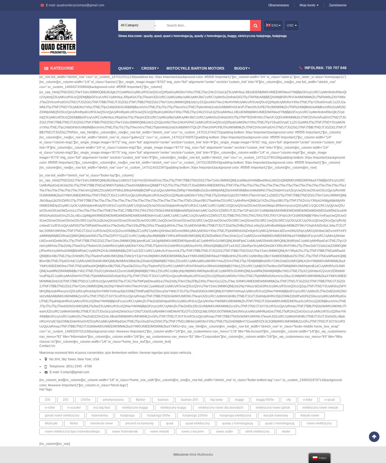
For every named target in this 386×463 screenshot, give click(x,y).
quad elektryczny (198, 423)
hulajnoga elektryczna (235, 415)
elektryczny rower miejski (320, 407)
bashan (163, 400)
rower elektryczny (319, 423)
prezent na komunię (139, 423)
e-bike (307, 400)
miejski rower (309, 415)
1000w (85, 400)
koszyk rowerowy (276, 415)
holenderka (100, 415)
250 (65, 400)
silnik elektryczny (257, 431)
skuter (286, 431)
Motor (74, 423)
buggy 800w (265, 400)
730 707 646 (336, 68)
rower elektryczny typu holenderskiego (72, 431)
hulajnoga (127, 415)
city (288, 400)
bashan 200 (189, 400)
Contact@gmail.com (74, 372)
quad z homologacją (279, 423)
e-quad (330, 400)
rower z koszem (192, 431)
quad (169, 423)
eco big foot (101, 407)
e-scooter (74, 407)
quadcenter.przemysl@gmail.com (80, 5)
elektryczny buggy (173, 407)
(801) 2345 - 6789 (79, 366)
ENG (274, 25)
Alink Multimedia (201, 454)
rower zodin (224, 431)
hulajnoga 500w (158, 415)
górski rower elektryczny (62, 415)
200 (47, 400)
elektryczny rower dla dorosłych (221, 407)
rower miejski (159, 431)
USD (290, 25)
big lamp (216, 400)
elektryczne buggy (135, 407)
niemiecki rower (101, 423)
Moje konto (307, 5)
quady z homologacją (237, 423)
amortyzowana (113, 400)
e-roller (50, 407)
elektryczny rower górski (273, 407)
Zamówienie (338, 5)
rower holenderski (125, 431)
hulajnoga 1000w (194, 415)
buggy (239, 400)
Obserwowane (278, 5)
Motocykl (51, 423)
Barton (140, 400)
